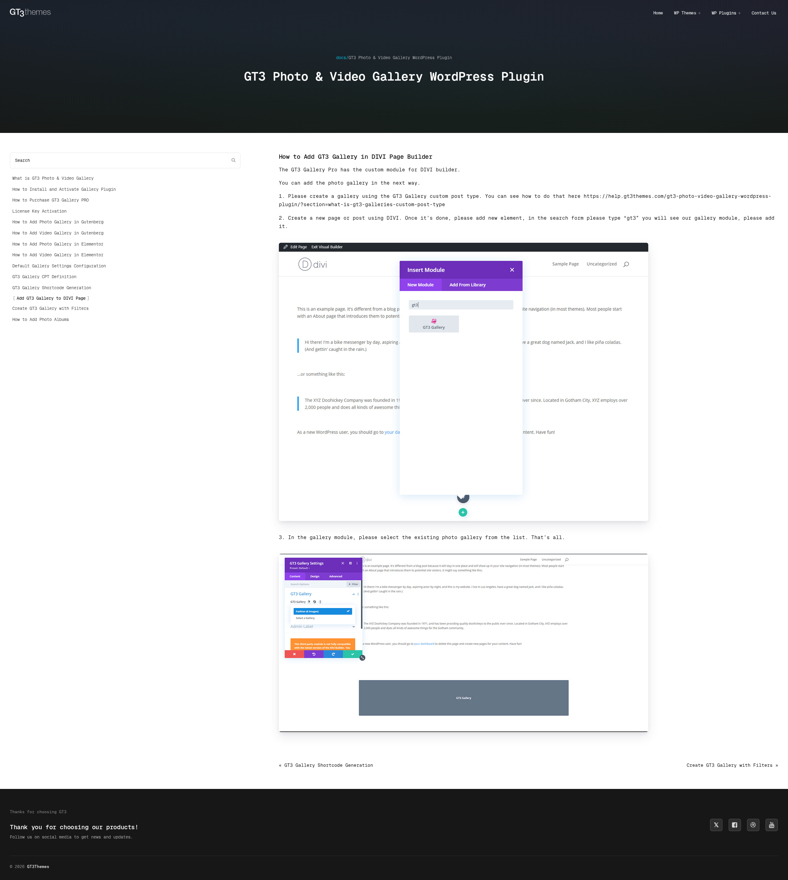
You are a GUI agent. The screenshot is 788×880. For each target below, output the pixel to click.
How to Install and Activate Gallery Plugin (64, 189)
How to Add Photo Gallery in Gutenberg (57, 221)
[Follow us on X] (716, 825)
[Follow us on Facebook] (735, 825)
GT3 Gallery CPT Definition (44, 276)
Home (658, 12)
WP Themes (685, 12)
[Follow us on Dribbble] (753, 825)
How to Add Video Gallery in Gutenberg (57, 232)
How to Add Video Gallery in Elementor (57, 254)
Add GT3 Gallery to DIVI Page (51, 298)
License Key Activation (39, 211)
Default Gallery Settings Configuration (59, 265)
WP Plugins (724, 12)
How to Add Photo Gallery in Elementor (57, 244)
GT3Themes (38, 866)
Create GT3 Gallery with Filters (50, 308)
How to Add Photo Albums (40, 319)
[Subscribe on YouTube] (772, 825)
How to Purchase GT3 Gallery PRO (50, 200)
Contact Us (764, 12)
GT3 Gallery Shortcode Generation (51, 287)
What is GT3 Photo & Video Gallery (53, 178)
